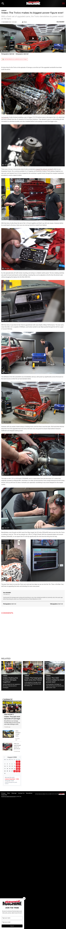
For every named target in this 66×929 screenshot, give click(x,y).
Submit (12, 926)
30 (19, 771)
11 (7, 766)
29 (16, 771)
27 (12, 771)
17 (4, 768)
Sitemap (14, 793)
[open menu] (63, 3)
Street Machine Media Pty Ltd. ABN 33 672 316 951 (47, 794)
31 (4, 773)
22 (16, 768)
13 (12, 766)
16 (19, 766)
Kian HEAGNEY (7, 592)
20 (12, 768)
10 (4, 766)
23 (19, 768)
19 (9, 768)
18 (7, 768)
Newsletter (29, 793)
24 (4, 771)
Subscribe (4, 795)
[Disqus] (33, 635)
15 (16, 766)
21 (14, 768)
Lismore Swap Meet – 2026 (12, 779)
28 (14, 771)
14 (14, 766)
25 (7, 771)
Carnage (3, 10)
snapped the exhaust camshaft (44, 169)
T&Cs (8, 793)
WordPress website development (8, 796)
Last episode (5, 117)
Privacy (3, 793)
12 (9, 766)
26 (9, 771)
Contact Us (21, 793)
